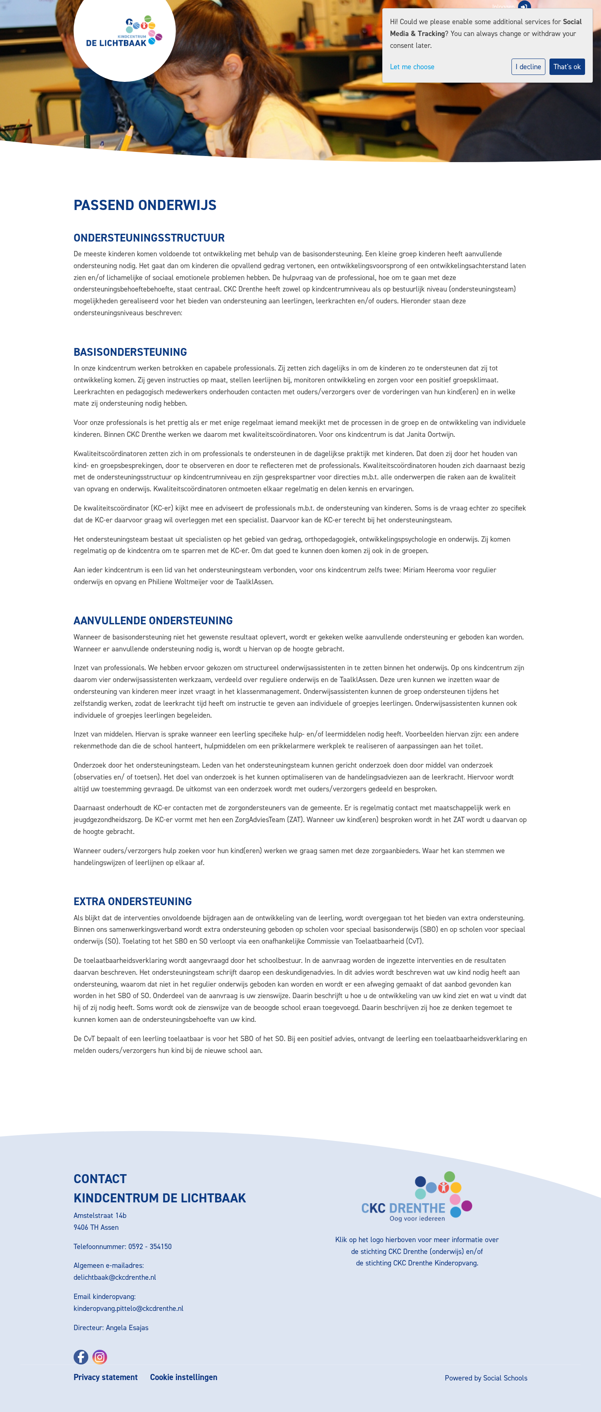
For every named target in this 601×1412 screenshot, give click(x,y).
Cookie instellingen (184, 1377)
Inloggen (503, 7)
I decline (528, 67)
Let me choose (412, 67)
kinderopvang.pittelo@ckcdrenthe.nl (129, 1308)
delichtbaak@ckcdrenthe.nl (115, 1277)
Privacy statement (106, 1377)
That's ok (567, 67)
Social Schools (505, 1378)
